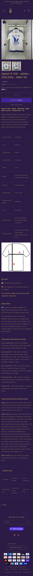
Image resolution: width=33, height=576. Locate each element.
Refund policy (13, 569)
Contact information (23, 569)
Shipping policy (26, 572)
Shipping (3, 84)
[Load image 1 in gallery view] (6, 66)
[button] (4, 11)
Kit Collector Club (15, 567)
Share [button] (5, 505)
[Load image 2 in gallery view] (16, 66)
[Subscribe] (27, 522)
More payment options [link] (16, 104)
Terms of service (17, 572)
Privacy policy (8, 572)
